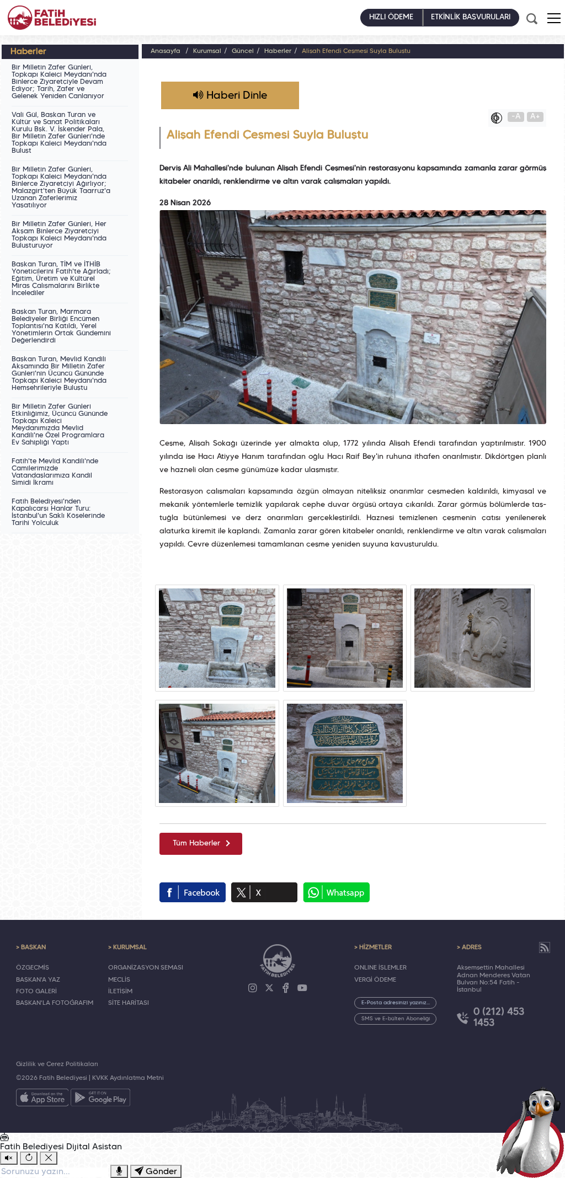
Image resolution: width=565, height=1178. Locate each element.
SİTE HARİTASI (128, 1003)
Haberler (277, 51)
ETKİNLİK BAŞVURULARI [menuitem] (470, 17)
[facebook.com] (192, 892)
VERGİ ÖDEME (375, 980)
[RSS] (544, 947)
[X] (269, 988)
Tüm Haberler (196, 843)
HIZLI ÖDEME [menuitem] (391, 17)
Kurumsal (207, 51)
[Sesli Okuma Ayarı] (9, 1158)
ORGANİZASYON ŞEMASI (145, 968)
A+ (535, 116)
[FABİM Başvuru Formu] (533, 1132)
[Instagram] (252, 988)
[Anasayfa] (52, 17)
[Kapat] (48, 1158)
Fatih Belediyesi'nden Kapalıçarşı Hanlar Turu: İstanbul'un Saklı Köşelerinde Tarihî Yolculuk (58, 513)
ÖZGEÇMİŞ (32, 968)
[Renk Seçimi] (499, 118)
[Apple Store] (42, 1100)
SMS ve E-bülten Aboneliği (395, 1018)
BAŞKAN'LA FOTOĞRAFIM (54, 1003)
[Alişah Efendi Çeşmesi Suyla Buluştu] (217, 638)
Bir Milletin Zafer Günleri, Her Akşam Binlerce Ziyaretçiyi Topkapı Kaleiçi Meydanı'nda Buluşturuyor (59, 235)
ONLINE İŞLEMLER (380, 968)
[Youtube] (302, 988)
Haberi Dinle (235, 96)
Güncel (243, 51)
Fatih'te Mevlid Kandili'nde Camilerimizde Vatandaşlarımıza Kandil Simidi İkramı (55, 472)
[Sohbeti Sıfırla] (29, 1158)
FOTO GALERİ (36, 991)
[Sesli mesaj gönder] (119, 1171)
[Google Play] (100, 1100)
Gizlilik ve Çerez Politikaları (57, 1064)
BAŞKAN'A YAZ (38, 980)
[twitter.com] (264, 892)
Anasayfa (165, 51)
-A (516, 116)
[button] (554, 18)
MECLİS (119, 980)
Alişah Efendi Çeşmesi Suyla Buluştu (356, 51)
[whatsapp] (336, 892)
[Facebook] (286, 988)
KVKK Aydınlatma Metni (128, 1078)
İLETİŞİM (120, 991)
